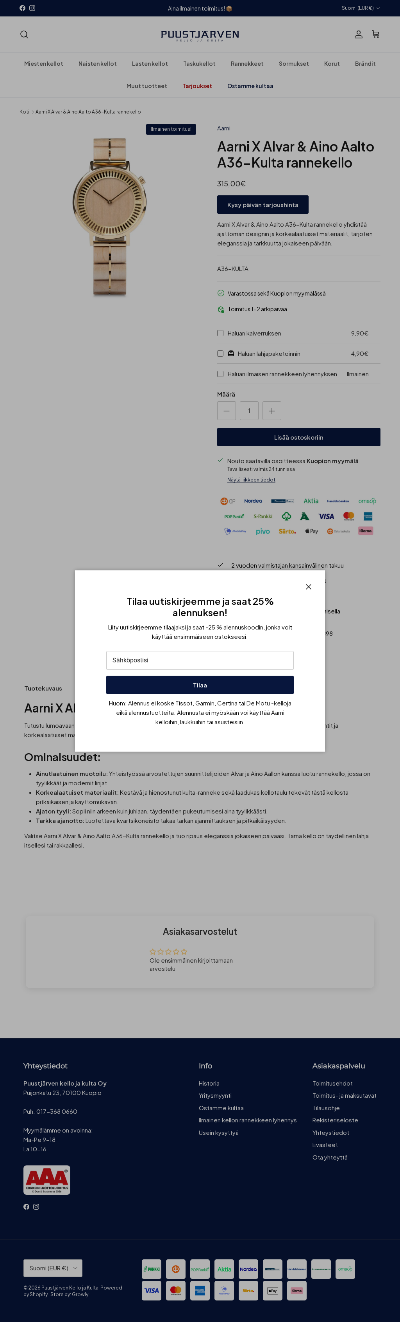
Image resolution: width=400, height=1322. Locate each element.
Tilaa (200, 685)
